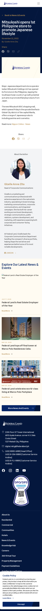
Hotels (5, 535)
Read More (6, 311)
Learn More (7, 598)
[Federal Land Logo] (12, 423)
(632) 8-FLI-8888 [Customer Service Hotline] (21, 462)
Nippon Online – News (21, 124)
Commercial (7, 525)
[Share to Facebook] (3, 51)
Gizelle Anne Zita (14, 184)
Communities (8, 530)
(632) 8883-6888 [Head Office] (18, 451)
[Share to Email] (13, 51)
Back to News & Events (15, 15)
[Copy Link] (18, 51)
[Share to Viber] (8, 51)
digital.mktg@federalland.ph (17, 446)
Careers (5, 550)
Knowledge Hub (9, 545)
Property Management (12, 561)
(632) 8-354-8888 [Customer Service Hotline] (21, 456)
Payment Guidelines (11, 566)
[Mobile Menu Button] (38, 3)
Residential (7, 520)
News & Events (8, 540)
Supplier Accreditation (12, 571)
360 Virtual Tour (9, 556)
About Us (6, 515)
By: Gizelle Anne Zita (10, 41)
